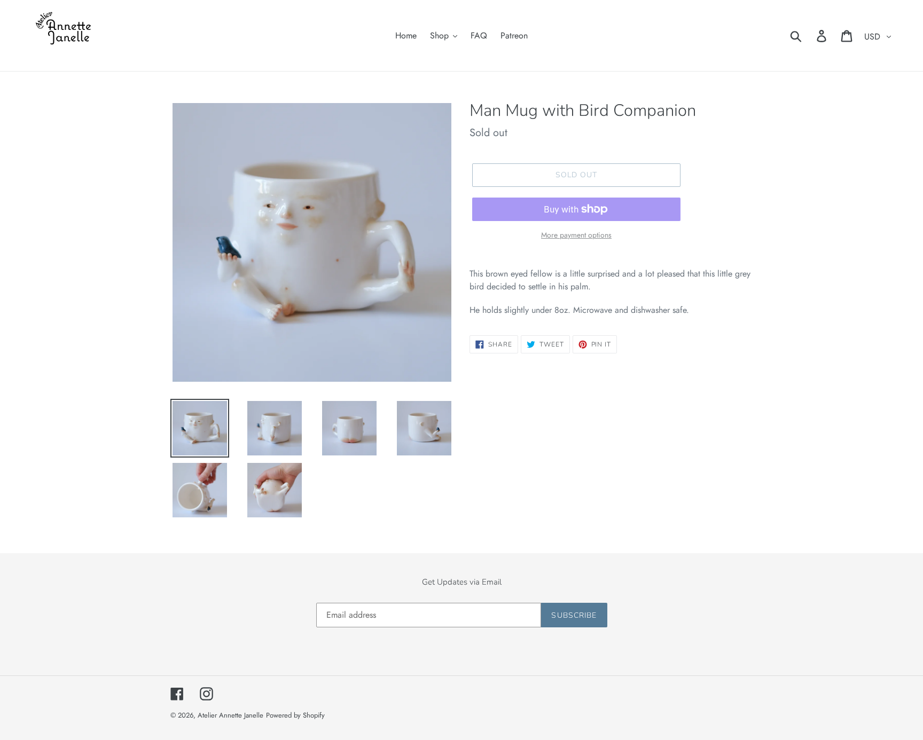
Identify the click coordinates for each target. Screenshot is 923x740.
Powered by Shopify (295, 715)
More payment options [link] (576, 235)
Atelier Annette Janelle (230, 715)
